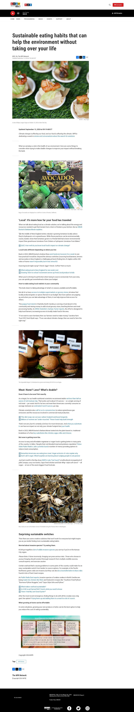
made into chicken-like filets (33, 580)
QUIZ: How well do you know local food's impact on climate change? (45, 245)
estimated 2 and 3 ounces (43, 406)
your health (66, 426)
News (18, 19)
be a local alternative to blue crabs (70, 571)
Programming (29, 19)
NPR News (21, 661)
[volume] (18, 13)
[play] (12, 13)
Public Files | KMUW (54, 700)
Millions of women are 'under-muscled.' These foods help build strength (47, 419)
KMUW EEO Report (78, 695)
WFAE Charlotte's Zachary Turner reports (49, 309)
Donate (119, 5)
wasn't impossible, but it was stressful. (44, 261)
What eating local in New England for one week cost (39, 270)
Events (49, 19)
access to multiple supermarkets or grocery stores (50, 292)
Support (59, 19)
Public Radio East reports (30, 577)
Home (12, 19)
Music (41, 19)
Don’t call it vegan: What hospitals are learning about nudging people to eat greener (50, 456)
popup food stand (28, 304)
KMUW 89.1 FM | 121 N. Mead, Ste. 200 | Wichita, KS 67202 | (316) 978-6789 (60, 695)
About (68, 19)
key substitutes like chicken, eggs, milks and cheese (52, 433)
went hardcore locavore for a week (61, 254)
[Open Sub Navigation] (21, 19)
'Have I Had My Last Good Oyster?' (33, 592)
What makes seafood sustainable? (33, 587)
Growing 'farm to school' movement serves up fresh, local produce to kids (47, 273)
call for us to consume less (45, 410)
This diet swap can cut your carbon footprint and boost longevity (44, 417)
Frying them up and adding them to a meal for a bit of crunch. (53, 598)
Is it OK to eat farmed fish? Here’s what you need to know (41, 589)
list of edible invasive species (44, 550)
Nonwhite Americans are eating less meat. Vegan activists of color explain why (49, 453)
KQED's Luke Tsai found (50, 460)
